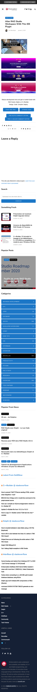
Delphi (7, 259)
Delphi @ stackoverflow (13, 521)
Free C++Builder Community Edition (18, 119)
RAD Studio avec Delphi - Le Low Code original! (15, 429)
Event (18, 331)
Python (18, 365)
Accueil (3, 633)
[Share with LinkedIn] (7, 125)
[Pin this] (9, 125)
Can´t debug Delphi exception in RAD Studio (14, 548)
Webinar (18, 390)
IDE (18, 341)
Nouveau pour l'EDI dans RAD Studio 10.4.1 (17, 441)
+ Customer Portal (11, 2)
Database (18, 316)
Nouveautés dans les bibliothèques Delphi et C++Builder (17, 453)
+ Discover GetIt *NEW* (28, 2)
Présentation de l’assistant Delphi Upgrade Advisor (22, 215)
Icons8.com (21, 681)
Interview (18, 350)
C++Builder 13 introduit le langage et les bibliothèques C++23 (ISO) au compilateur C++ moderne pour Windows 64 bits (24, 239)
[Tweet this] (4, 125)
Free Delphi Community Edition (18, 115)
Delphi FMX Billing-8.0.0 (8, 545)
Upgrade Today (26, 109)
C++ (18, 306)
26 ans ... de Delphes (8, 417)
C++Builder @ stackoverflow (15, 485)
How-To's (18, 336)
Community (4, 619)
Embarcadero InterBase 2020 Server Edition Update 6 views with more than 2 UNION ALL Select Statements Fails (17, 569)
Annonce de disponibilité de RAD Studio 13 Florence (22, 226)
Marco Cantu (12, 285)
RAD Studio (18, 370)
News (3, 603)
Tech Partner (18, 385)
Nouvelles (13, 259)
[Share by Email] (11, 125)
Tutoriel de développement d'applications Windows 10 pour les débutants (16, 466)
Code (18, 311)
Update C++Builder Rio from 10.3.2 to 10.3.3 (14, 509)
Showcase (18, 380)
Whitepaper (18, 395)
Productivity (18, 360)
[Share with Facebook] (2, 125)
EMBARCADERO (11, 686)
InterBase (18, 346)
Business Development (18, 301)
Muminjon (13, 30)
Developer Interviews (18, 326)
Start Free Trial (11, 109)
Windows (18, 400)
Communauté (5, 639)
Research (18, 375)
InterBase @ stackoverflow (15, 554)
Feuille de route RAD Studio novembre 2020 (17, 280)
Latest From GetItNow (12, 475)
